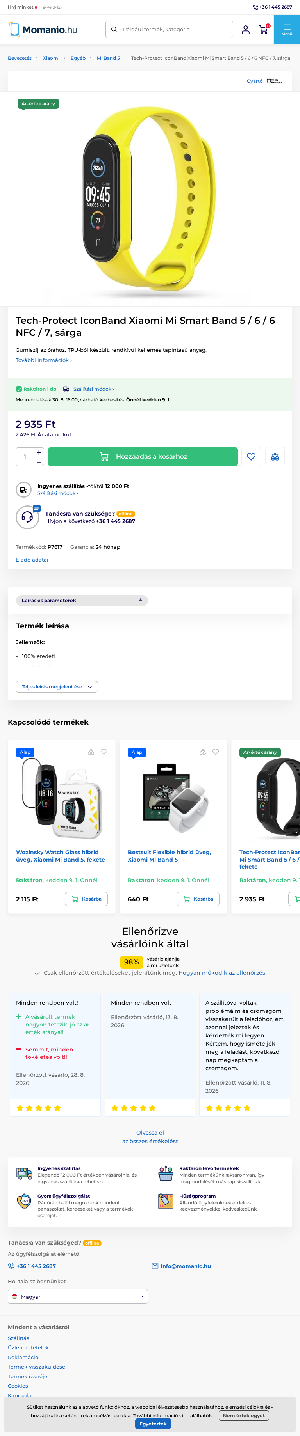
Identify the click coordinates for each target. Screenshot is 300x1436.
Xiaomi (51, 58)
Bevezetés (20, 58)
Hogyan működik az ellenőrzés (222, 972)
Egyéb (78, 58)
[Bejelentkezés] (245, 29)
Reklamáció (23, 1357)
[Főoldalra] (43, 29)
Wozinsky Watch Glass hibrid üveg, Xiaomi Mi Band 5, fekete (60, 856)
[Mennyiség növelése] (39, 452)
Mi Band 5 (108, 58)
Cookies (18, 1386)
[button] (286, 29)
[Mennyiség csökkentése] (39, 461)
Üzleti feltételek (28, 1347)
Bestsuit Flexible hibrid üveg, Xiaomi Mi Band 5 (169, 856)
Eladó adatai (32, 560)
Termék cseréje (27, 1376)
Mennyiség (25, 457)
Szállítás (18, 1338)
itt (184, 1415)
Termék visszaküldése (36, 1366)
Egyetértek (153, 1424)
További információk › (44, 360)
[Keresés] (114, 29)
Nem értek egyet (244, 1415)
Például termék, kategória (156, 29)
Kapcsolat (20, 1395)
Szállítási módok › (93, 389)
